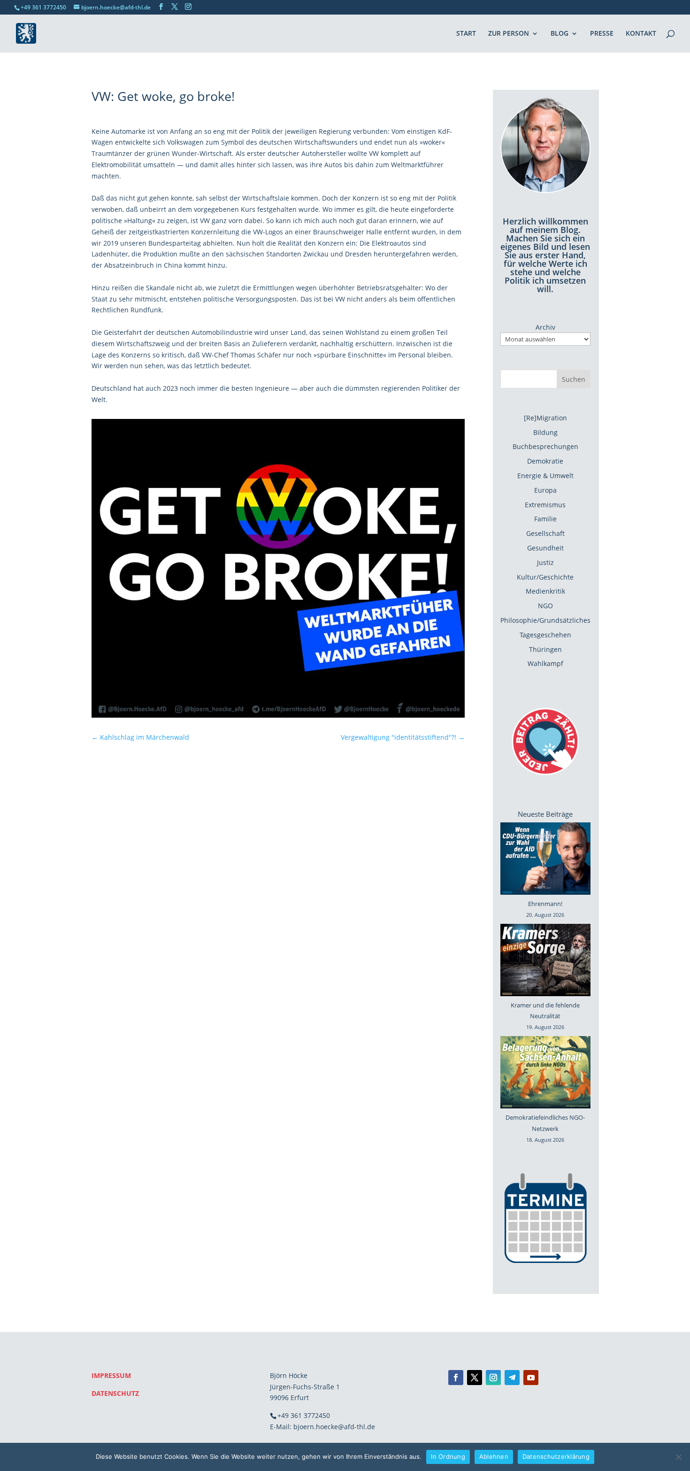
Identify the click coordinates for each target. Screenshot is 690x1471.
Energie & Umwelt (545, 475)
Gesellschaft (545, 533)
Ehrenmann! (545, 903)
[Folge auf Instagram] (493, 1377)
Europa (545, 490)
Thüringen (545, 649)
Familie (545, 518)
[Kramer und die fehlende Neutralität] (545, 962)
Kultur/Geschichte (545, 577)
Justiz (545, 562)
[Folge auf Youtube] (530, 1377)
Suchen (573, 379)
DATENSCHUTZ (115, 1393)
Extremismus (545, 504)
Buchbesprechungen (545, 446)
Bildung (545, 432)
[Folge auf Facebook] (455, 1377)
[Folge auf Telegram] (512, 1377)
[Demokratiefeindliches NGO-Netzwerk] (545, 1074)
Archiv (545, 327)
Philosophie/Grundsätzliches (545, 620)
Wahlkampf (545, 663)
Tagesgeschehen (545, 634)
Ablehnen (493, 1456)
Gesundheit (545, 547)
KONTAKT (641, 34)
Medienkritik (545, 591)
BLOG (559, 34)
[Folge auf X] (474, 1377)
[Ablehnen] (678, 1457)
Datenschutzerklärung (556, 1456)
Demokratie (545, 461)
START (466, 34)
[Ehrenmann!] (545, 860)
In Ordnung (448, 1456)
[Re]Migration (545, 417)
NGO (545, 605)
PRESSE (601, 34)
